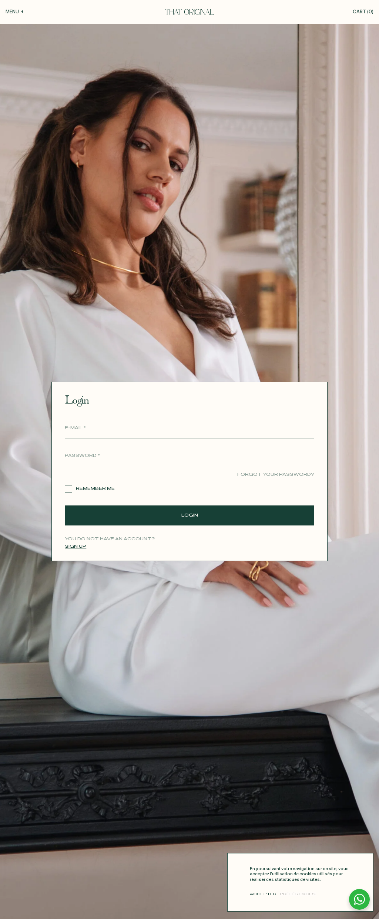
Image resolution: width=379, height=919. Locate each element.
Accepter (263, 894)
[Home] (189, 12)
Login (189, 515)
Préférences (298, 894)
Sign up (75, 546)
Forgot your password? (275, 474)
